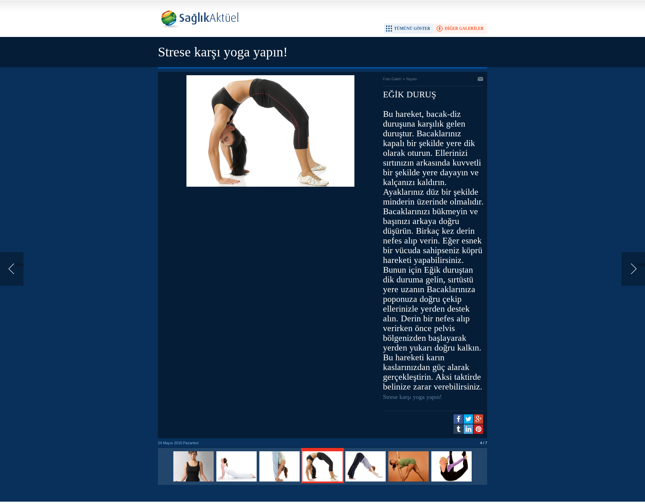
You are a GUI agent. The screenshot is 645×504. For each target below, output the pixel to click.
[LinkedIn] (468, 429)
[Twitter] (468, 419)
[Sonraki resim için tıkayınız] (270, 185)
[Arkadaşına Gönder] (481, 80)
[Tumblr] (458, 429)
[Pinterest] (478, 429)
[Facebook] (458, 419)
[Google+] (478, 419)
